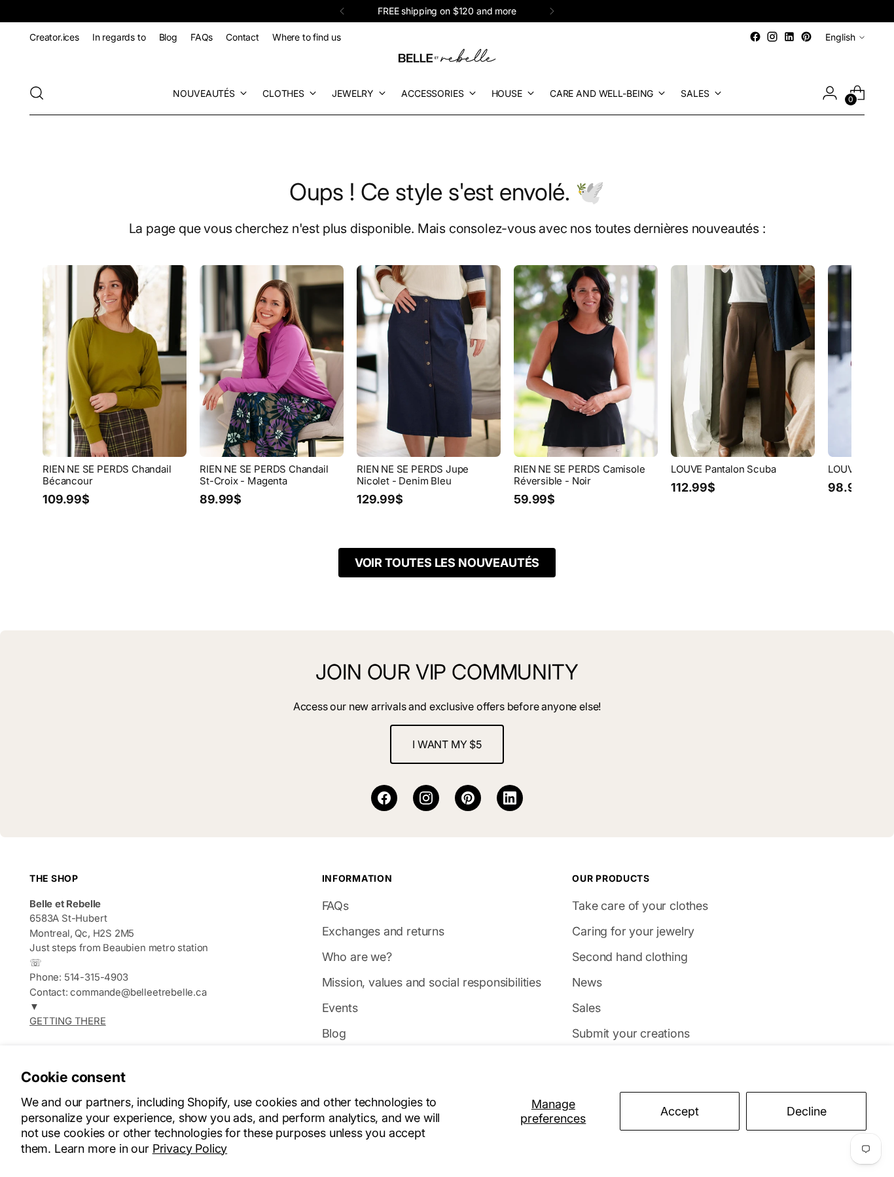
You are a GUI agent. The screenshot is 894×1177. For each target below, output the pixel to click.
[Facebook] (384, 798)
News (586, 982)
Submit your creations (630, 1033)
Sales (586, 1008)
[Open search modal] (37, 93)
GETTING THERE (67, 1021)
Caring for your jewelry (633, 931)
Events (340, 1008)
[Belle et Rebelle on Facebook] (755, 37)
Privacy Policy (189, 1148)
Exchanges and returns (383, 931)
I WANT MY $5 (447, 744)
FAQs (335, 906)
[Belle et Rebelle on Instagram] (772, 37)
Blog (334, 1033)
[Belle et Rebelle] (447, 58)
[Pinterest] (468, 798)
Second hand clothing (629, 957)
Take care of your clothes (640, 906)
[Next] (551, 11)
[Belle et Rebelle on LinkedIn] (789, 37)
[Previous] (342, 11)
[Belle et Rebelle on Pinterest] (806, 37)
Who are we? (357, 957)
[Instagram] (426, 798)
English (840, 37)
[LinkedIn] (510, 798)
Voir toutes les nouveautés (447, 563)
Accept (679, 1111)
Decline (807, 1111)
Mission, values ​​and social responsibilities (431, 982)
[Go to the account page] (830, 93)
